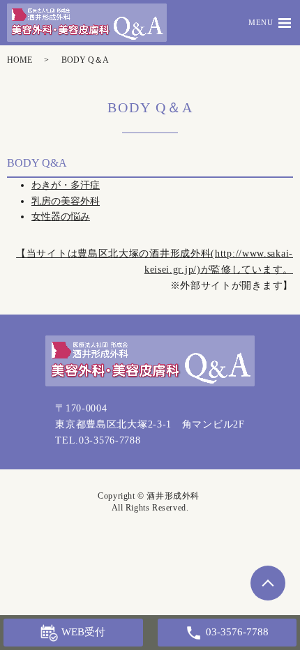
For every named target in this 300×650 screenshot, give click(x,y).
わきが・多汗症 (65, 185)
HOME (19, 60)
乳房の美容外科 (65, 201)
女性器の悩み (60, 216)
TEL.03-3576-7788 (97, 440)
